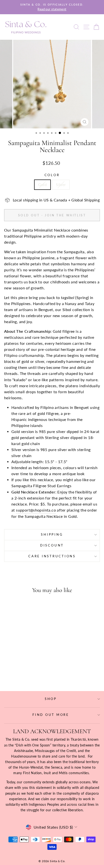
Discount (52, 545)
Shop (51, 699)
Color (52, 175)
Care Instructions (52, 556)
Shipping (52, 534)
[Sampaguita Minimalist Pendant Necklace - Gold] (19, 674)
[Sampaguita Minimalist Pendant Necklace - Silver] (25, 674)
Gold (42, 184)
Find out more (50, 715)
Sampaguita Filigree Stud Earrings (41, 486)
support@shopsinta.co (36, 510)
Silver (61, 184)
